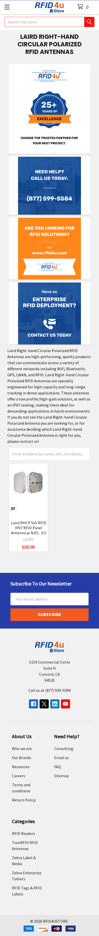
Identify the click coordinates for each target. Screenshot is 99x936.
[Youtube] (65, 703)
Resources (21, 766)
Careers (18, 775)
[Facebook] (33, 703)
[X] (44, 703)
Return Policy (24, 799)
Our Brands (21, 757)
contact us (29, 441)
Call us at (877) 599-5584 (49, 690)
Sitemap (61, 775)
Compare (13, 508)
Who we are (22, 748)
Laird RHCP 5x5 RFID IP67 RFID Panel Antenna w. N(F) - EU (28, 527)
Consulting (63, 748)
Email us (61, 757)
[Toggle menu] (7, 7)
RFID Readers (23, 833)
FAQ (57, 766)
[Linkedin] (54, 703)
